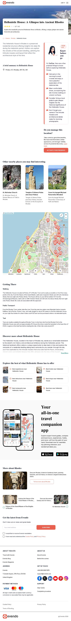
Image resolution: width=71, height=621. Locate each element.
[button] (35, 241)
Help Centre (41, 588)
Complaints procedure (44, 591)
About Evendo (41, 555)
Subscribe (46, 527)
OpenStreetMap (9, 213)
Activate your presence (56, 150)
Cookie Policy (29, 536)
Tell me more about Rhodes (41, 481)
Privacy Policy (41, 536)
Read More (64, 353)
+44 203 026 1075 (43, 570)
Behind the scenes (43, 558)
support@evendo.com (44, 574)
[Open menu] (67, 2)
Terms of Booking (8, 608)
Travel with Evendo (9, 555)
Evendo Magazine (8, 562)
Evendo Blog (7, 558)
